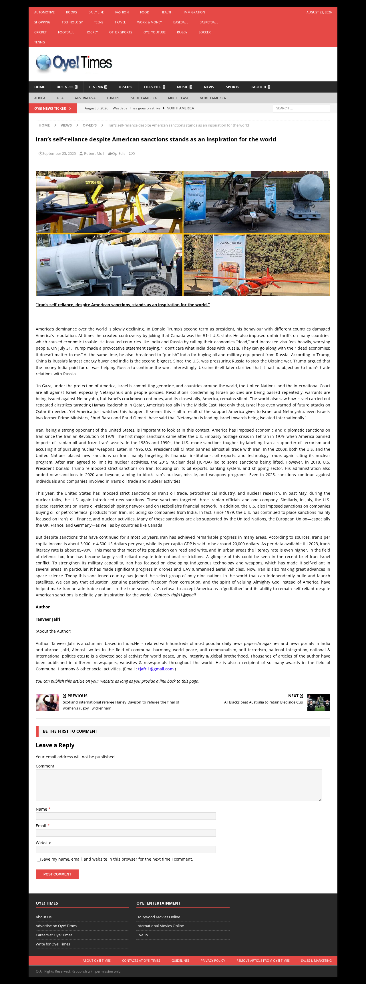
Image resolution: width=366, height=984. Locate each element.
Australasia (85, 98)
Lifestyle (152, 87)
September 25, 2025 (59, 153)
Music (182, 87)
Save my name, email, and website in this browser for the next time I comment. (117, 859)
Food (144, 12)
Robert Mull (94, 153)
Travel (120, 22)
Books (71, 12)
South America (144, 98)
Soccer (205, 32)
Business (65, 87)
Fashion (122, 12)
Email (41, 825)
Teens (98, 22)
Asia (60, 98)
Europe (113, 98)
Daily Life (96, 12)
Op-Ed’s (125, 87)
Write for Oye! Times (53, 944)
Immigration (194, 12)
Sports (232, 87)
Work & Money (149, 22)
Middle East (178, 98)
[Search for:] (301, 108)
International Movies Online (160, 925)
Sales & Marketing (316, 960)
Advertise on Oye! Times (56, 925)
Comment (45, 766)
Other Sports (120, 32)
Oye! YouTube (155, 32)
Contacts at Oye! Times (141, 960)
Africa (39, 98)
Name (42, 809)
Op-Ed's (118, 153)
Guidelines (180, 960)
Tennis (39, 42)
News (209, 87)
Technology (72, 22)
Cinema (96, 87)
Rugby (182, 32)
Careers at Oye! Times (54, 934)
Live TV (142, 934)
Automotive (44, 12)
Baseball (180, 22)
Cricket (40, 32)
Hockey (91, 32)
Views (66, 125)
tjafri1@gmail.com (156, 669)
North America (213, 98)
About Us (43, 916)
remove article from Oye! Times (263, 960)
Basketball (209, 22)
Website (43, 842)
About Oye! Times (97, 960)
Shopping (42, 22)
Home (39, 87)
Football (66, 32)
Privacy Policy (213, 960)
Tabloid (258, 87)
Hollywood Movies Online (158, 916)
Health (166, 12)
